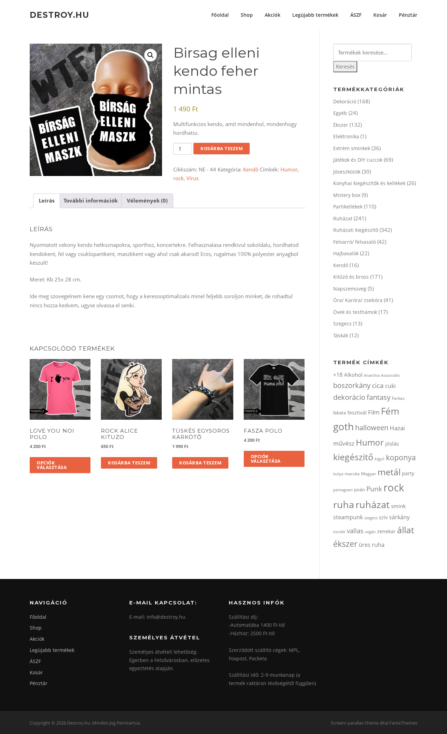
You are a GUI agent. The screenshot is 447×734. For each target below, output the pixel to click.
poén (359, 489)
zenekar (386, 531)
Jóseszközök (346, 171)
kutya (338, 473)
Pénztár (408, 15)
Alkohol (353, 374)
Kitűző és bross (351, 276)
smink (398, 505)
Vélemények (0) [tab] (147, 200)
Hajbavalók (346, 253)
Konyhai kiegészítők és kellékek (369, 183)
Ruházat (342, 218)
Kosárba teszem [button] (129, 463)
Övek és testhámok (355, 312)
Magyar (368, 473)
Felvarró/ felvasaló (354, 241)
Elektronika (346, 136)
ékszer (345, 543)
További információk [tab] (91, 200)
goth (343, 426)
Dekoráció (344, 101)
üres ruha (371, 545)
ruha (343, 504)
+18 (338, 375)
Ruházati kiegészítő (355, 230)
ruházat (373, 504)
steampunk (348, 517)
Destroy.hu (59, 15)
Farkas (398, 398)
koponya (401, 457)
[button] (150, 55)
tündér (339, 531)
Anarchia (372, 375)
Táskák (340, 335)
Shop (247, 15)
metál (389, 472)
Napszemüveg (349, 288)
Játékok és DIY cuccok (357, 159)
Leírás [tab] (46, 200)
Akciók (272, 15)
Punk (374, 488)
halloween (371, 427)
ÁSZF (355, 15)
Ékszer (340, 125)
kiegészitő (353, 457)
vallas (355, 531)
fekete (339, 413)
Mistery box (346, 195)
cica (378, 385)
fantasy (378, 397)
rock (178, 178)
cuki (390, 386)
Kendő (250, 169)
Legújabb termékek (315, 15)
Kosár (380, 15)
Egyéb (340, 113)
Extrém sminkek (351, 148)
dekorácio (349, 397)
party (408, 473)
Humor (289, 169)
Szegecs (342, 323)
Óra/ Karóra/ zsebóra (357, 300)
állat (405, 530)
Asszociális (390, 375)
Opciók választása (52, 465)
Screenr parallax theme (355, 723)
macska (352, 473)
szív (383, 517)
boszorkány (352, 385)
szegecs (371, 517)
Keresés (345, 66)
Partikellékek (347, 206)
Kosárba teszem (221, 148)
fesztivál (357, 412)
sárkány (399, 517)
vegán (370, 531)
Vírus (192, 178)
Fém (390, 411)
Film (374, 412)
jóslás (392, 443)
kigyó (379, 458)
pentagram (343, 489)
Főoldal (220, 15)
